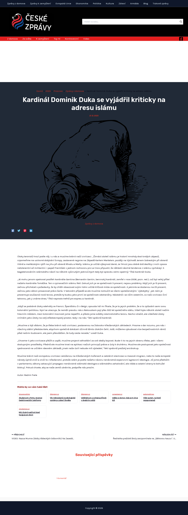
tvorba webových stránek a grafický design (94, 499)
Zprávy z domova (94, 223)
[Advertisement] (94, 61)
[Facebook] (181, 39)
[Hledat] (181, 21)
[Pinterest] (25, 230)
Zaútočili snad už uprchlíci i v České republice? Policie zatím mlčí (74, 469)
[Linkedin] (31, 230)
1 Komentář (61, 478)
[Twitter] (18, 230)
